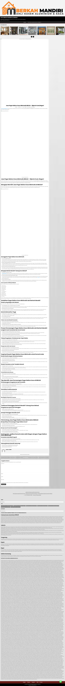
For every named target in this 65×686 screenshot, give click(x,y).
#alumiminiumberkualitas (31, 493)
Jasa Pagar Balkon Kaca (4, 108)
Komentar (2, 463)
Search (41, 682)
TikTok (37, 682)
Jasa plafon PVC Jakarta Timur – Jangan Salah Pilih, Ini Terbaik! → (38, 457)
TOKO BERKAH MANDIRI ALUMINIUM (8, 17)
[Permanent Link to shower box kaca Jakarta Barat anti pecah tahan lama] (5, 30)
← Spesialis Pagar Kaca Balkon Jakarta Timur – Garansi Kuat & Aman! (12, 457)
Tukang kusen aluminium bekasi (31, 505)
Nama (2, 473)
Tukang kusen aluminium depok (42, 505)
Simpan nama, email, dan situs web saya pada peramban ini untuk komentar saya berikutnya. (15, 482)
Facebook (24, 682)
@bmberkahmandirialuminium (32, 492)
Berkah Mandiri (4, 273)
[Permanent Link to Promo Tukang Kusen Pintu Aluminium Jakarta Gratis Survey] (41, 30)
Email (2, 476)
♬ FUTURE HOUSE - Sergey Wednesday (32, 495)
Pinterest (28, 682)
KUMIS (10, 449)
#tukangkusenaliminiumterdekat (45, 493)
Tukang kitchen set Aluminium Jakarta (19, 505)
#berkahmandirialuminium (19, 493)
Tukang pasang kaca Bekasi (26, 454)
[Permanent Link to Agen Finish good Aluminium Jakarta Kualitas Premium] (60, 30)
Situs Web (2, 479)
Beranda (25, 22)
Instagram (33, 682)
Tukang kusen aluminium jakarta (53, 505)
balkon (38, 277)
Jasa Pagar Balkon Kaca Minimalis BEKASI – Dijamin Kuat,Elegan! (25, 105)
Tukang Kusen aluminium (8, 515)
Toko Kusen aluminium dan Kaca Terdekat (34, 22)
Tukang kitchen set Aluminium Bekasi (7, 505)
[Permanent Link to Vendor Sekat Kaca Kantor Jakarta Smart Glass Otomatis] (32, 30)
